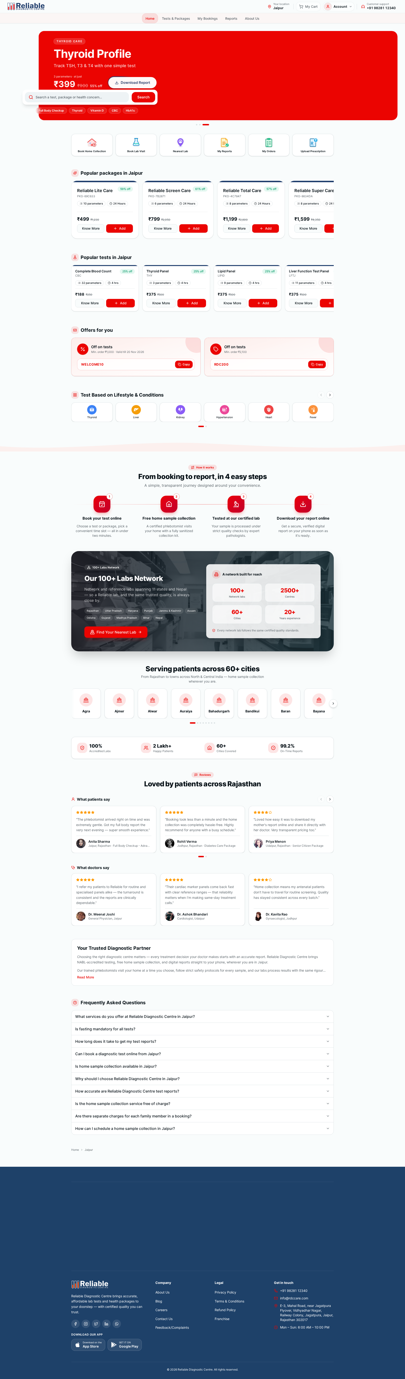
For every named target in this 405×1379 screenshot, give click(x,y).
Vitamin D (97, 110)
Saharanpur (131, 1218)
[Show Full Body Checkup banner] (200, 124)
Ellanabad (149, 1207)
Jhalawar (295, 1207)
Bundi (289, 1202)
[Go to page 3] (200, 723)
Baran (176, 1202)
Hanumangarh (239, 1207)
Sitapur (185, 1218)
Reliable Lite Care (84, 1263)
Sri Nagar (228, 1218)
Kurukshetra (170, 1213)
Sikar (162, 1218)
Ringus (97, 1218)
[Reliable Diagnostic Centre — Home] (26, 6)
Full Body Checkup (51, 110)
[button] (105, 210)
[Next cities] (333, 703)
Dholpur (133, 1207)
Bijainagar (260, 1202)
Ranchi (316, 1213)
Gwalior (219, 1207)
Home (75, 1149)
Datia (96, 1207)
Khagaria (94, 1213)
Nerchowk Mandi (270, 1213)
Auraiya (124, 1202)
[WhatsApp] (116, 1324)
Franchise (222, 1319)
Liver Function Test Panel (172, 1240)
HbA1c (130, 110)
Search (143, 97)
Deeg (119, 1207)
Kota (121, 1213)
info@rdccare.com (294, 1298)
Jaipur (280, 1207)
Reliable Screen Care (116, 1263)
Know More (91, 228)
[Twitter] (96, 1324)
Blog (158, 1301)
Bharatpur (206, 1202)
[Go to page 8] (214, 723)
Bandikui (162, 1202)
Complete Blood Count (88, 1240)
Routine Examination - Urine (260, 1240)
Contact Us (163, 1319)
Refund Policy (225, 1310)
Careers (161, 1310)
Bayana (190, 1202)
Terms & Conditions (229, 1301)
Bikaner (276, 1202)
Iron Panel (316, 1240)
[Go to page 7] (211, 723)
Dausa (107, 1207)
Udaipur (275, 1218)
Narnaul (221, 1213)
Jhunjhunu (313, 1207)
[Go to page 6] (209, 723)
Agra (89, 1202)
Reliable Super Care (179, 1263)
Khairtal (109, 1213)
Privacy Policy (225, 1292)
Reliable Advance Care (213, 1263)
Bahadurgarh (143, 1202)
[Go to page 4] (203, 723)
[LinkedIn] (106, 1324)
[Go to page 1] (201, 426)
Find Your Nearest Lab (116, 632)
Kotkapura (136, 1213)
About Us (162, 1292)
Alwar (111, 1202)
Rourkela (112, 1218)
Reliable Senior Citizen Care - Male (97, 1268)
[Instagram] (86, 1324)
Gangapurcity (170, 1207)
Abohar (76, 1202)
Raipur (303, 1213)
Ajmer (100, 1202)
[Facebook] (75, 1324)
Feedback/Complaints (172, 1327)
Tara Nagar (247, 1218)
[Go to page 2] (206, 426)
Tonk (262, 1218)
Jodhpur (77, 1213)
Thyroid (77, 110)
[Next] (330, 395)
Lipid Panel (141, 1240)
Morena (206, 1213)
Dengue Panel (295, 1240)
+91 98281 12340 (294, 1291)
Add (122, 228)
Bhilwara (243, 1202)
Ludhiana (190, 1213)
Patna (290, 1213)
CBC (115, 110)
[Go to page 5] (206, 723)
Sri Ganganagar (206, 1218)
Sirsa (173, 1218)
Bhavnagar (225, 1202)
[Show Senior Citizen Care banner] (196, 124)
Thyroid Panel (119, 1240)
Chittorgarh (80, 1207)
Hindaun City (263, 1207)
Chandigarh (306, 1202)
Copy (186, 364)
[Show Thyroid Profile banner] (205, 124)
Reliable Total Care (148, 1263)
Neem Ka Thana (242, 1213)
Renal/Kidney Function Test (215, 1240)
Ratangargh (80, 1218)
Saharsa (149, 1218)
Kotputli (152, 1213)
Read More (85, 977)
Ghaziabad (192, 1207)
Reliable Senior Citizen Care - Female (298, 1263)
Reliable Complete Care (251, 1263)
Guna (207, 1207)
